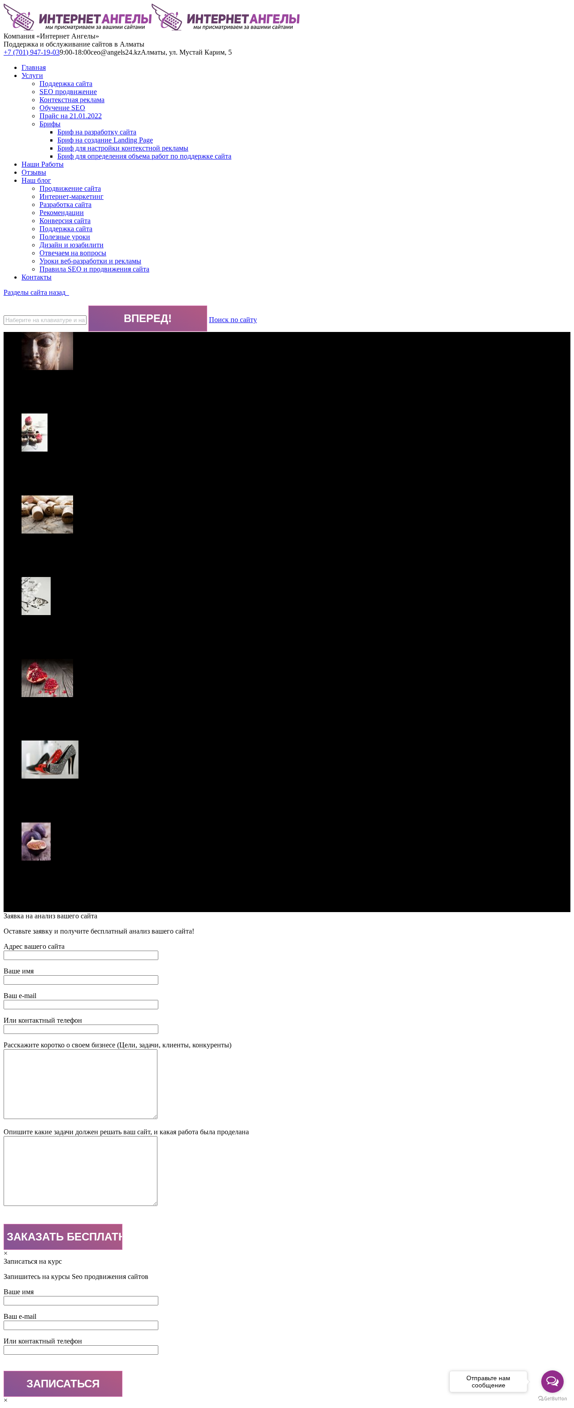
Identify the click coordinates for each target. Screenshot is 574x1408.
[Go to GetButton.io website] (552, 1399)
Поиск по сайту (233, 319)
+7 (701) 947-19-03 (32, 52)
